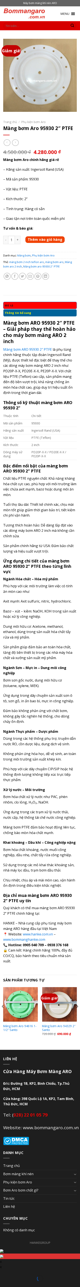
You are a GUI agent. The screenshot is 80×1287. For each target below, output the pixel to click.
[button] (64, 14)
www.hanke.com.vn (38, 934)
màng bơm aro (54, 262)
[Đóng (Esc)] (3, 1273)
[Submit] (72, 26)
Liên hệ (9, 1206)
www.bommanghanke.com (24, 939)
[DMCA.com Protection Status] (16, 1140)
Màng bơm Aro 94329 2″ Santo (58, 1028)
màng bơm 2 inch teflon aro (26, 262)
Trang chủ (10, 122)
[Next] (77, 1015)
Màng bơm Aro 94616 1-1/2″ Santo (19, 1028)
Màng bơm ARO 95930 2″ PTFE (27, 349)
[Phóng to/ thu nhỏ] (9, 1273)
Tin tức (9, 1198)
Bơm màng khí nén (18, 1174)
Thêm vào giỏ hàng (45, 239)
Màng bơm (24, 255)
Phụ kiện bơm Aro (33, 122)
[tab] (40, 305)
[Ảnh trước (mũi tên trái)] (3, 1284)
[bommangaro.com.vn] (24, 14)
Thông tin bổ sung (18, 313)
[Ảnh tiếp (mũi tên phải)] (9, 1284)
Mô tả (9, 305)
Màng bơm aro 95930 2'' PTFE (41, 266)
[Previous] (3, 1015)
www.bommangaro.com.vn (51, 1127)
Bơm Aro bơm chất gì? (20, 1190)
